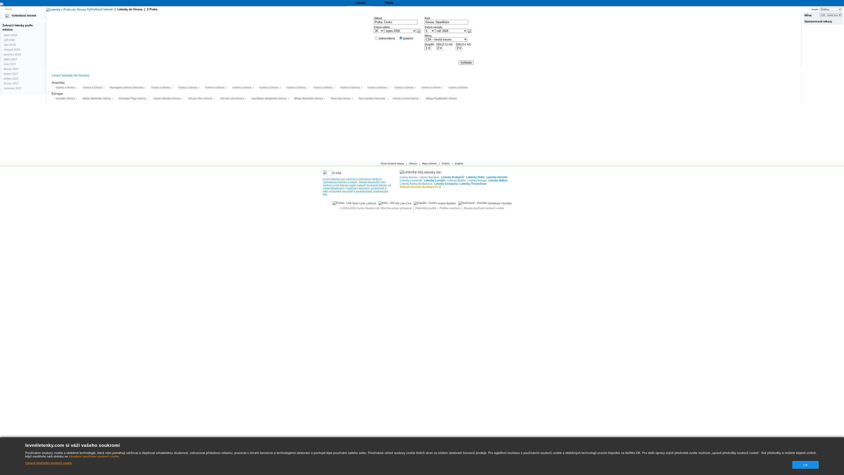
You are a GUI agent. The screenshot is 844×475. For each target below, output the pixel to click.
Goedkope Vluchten (499, 203)
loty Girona (340, 98)
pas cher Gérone (200, 98)
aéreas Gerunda (126, 87)
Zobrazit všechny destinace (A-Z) (420, 186)
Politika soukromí (450, 208)
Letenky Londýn (435, 180)
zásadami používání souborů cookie (94, 456)
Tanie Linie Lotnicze (363, 203)
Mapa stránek (429, 163)
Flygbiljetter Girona (441, 98)
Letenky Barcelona (429, 177)
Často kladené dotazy (392, 163)
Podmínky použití (426, 208)
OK (805, 465)
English (459, 163)
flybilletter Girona (97, 98)
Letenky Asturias (409, 177)
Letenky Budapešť (452, 177)
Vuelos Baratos (446, 203)
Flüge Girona (132, 98)
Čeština (446, 163)
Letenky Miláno (497, 180)
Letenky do (129, 9)
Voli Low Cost (402, 203)
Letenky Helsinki (496, 177)
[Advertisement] (823, 91)
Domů (8, 9)
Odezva (413, 163)
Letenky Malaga (477, 180)
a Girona (65, 87)
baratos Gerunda (371, 98)
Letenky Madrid (456, 180)
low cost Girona (232, 98)
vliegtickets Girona (269, 98)
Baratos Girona (166, 98)
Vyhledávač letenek (23, 15)
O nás (337, 173)
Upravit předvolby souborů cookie (48, 463)
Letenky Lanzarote (411, 180)
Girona (65, 98)
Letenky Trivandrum (473, 183)
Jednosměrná (386, 38)
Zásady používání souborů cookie (484, 208)
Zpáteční (408, 38)
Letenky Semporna (446, 183)
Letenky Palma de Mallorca (416, 183)
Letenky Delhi (475, 177)
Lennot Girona (405, 98)
